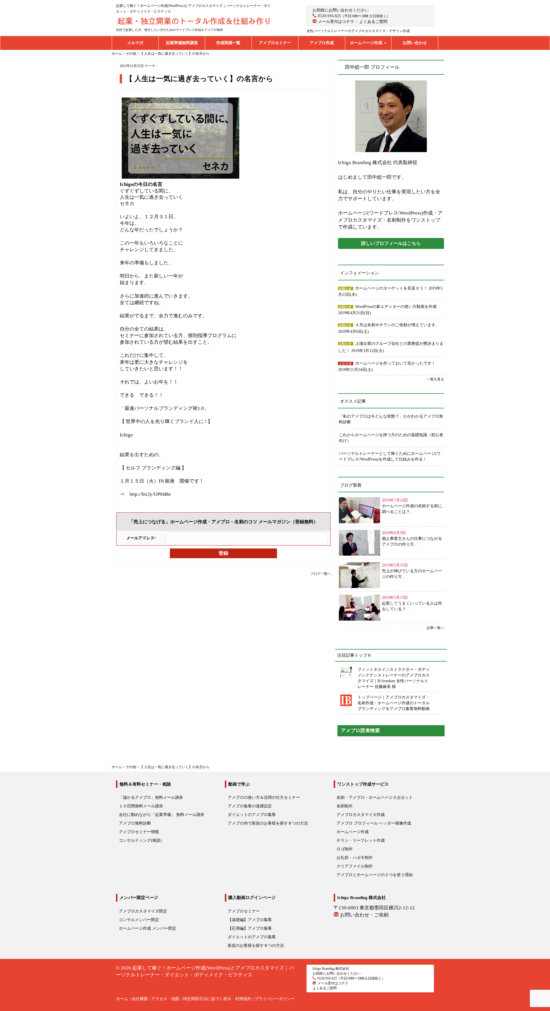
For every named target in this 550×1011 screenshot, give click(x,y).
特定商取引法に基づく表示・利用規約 (217, 999)
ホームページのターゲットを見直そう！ (392, 288)
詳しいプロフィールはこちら (391, 243)
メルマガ (135, 43)
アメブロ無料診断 (135, 823)
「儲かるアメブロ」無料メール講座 (151, 797)
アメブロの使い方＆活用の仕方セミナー (264, 797)
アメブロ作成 (322, 43)
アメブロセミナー (275, 43)
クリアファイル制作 (355, 866)
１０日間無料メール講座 (141, 806)
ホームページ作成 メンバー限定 (147, 928)
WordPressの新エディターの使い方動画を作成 (396, 306)
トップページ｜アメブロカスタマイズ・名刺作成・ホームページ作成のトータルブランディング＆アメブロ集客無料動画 (394, 703)
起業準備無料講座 (182, 43)
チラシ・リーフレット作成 (361, 840)
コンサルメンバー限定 (139, 920)
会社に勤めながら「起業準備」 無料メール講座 (161, 815)
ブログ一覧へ (320, 574)
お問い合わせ (415, 43)
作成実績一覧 (228, 43)
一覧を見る (435, 379)
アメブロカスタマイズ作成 (361, 815)
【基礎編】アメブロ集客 (250, 920)
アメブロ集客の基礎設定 (250, 806)
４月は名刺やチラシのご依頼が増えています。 (397, 325)
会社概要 (140, 999)
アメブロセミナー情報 (139, 832)
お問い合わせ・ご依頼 (364, 915)
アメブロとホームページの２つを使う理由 (375, 875)
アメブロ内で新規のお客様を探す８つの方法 (268, 823)
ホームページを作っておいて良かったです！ (395, 363)
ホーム (122, 999)
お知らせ (345, 288)
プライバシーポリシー (275, 999)
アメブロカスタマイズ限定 (143, 911)
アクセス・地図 (165, 999)
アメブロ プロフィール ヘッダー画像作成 (374, 823)
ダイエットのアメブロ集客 (252, 815)
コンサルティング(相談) (140, 840)
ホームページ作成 (366, 43)
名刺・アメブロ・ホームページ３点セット (375, 797)
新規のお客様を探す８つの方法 (256, 945)
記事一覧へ (435, 628)
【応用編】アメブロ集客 (250, 928)
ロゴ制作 (345, 849)
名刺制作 (345, 806)
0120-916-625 (329, 16)
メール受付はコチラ (336, 21)
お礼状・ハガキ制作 (355, 857)
